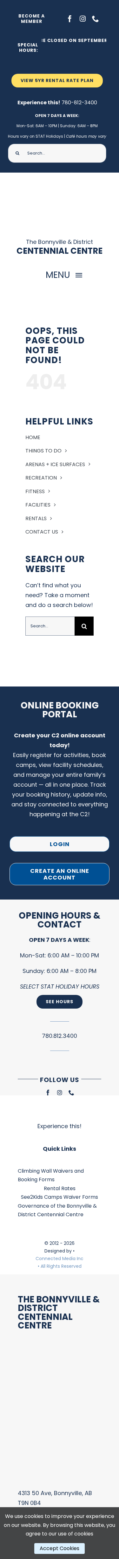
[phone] (95, 18)
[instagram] (83, 18)
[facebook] (69, 18)
